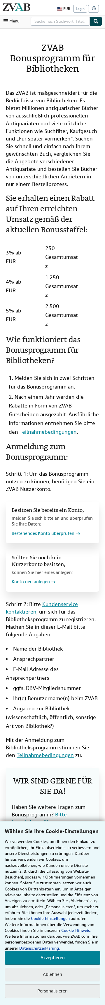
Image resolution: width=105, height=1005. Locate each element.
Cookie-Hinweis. (76, 930)
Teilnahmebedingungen (48, 431)
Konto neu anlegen (31, 582)
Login (80, 8)
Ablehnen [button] (52, 974)
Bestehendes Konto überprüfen (43, 533)
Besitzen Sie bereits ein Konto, (48, 510)
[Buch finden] (96, 21)
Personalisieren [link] (52, 991)
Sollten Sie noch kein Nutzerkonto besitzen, (38, 561)
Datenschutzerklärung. (39, 948)
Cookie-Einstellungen (50, 918)
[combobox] (60, 21)
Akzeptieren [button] (53, 958)
